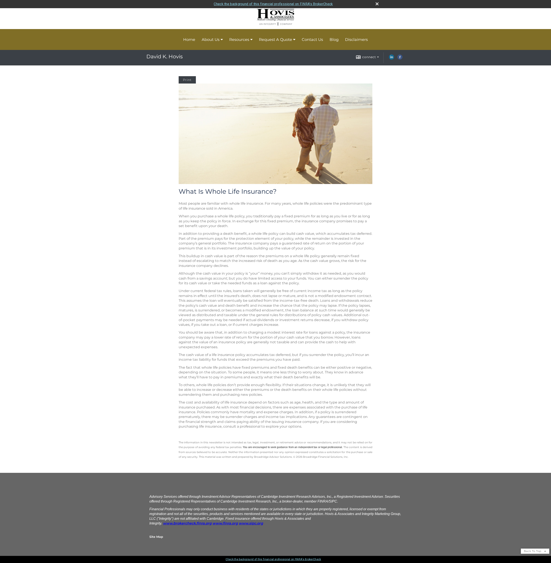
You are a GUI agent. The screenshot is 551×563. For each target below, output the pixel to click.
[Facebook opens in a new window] (399, 58)
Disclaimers (356, 39)
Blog (334, 39)
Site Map (156, 537)
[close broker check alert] (377, 4)
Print (187, 80)
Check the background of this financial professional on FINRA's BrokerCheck (273, 4)
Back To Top (533, 551)
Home (189, 39)
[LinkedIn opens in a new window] (391, 58)
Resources (239, 39)
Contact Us (312, 39)
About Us (211, 39)
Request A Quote (275, 39)
